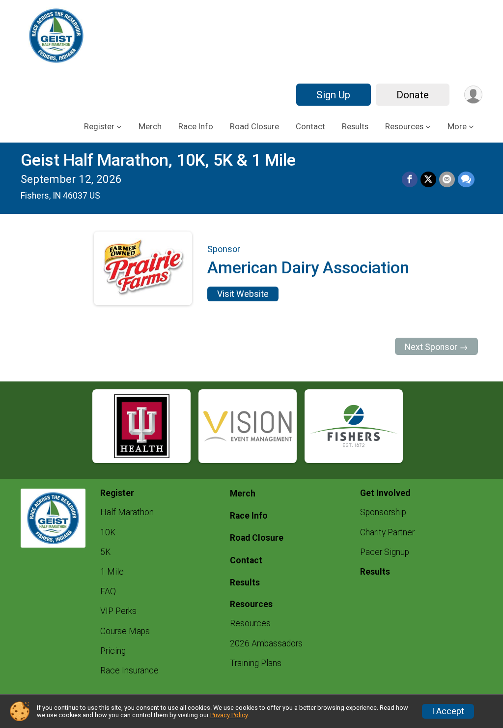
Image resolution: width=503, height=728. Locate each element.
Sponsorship (383, 512)
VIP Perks (118, 611)
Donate (412, 95)
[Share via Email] (447, 179)
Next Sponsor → (436, 347)
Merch (150, 126)
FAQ (108, 591)
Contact (310, 126)
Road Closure (254, 126)
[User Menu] (473, 95)
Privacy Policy (229, 715)
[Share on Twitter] (428, 179)
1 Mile (112, 572)
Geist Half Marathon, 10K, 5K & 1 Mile (158, 160)
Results (355, 126)
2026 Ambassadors (266, 643)
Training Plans (255, 663)
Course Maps (125, 631)
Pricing (113, 651)
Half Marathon (127, 512)
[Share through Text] (466, 179)
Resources (250, 623)
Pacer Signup (384, 552)
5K (105, 552)
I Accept (448, 711)
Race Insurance (129, 670)
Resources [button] (404, 126)
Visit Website (243, 294)
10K (107, 532)
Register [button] (99, 126)
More (457, 126)
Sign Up (333, 95)
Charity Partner (387, 532)
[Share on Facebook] (410, 179)
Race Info (195, 126)
